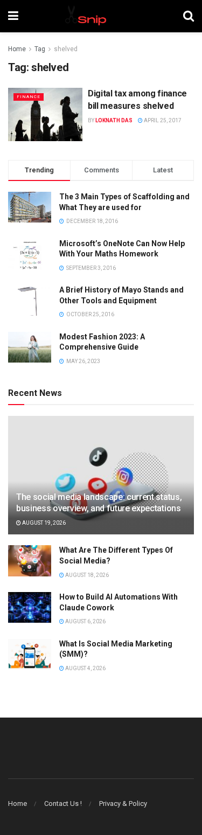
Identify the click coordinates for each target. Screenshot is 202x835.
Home (17, 49)
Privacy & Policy (123, 803)
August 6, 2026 (85, 621)
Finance (28, 96)
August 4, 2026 (85, 668)
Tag (39, 49)
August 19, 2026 (43, 523)
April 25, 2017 (162, 120)
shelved (66, 49)
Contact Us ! (63, 803)
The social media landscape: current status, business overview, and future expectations (99, 502)
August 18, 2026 (86, 575)
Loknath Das (114, 120)
